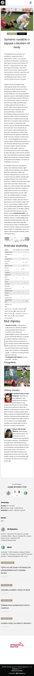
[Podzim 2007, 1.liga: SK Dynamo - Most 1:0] (10, 371)
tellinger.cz (22, 673)
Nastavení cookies (17, 670)
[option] (17, 645)
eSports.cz (15, 669)
